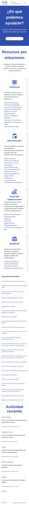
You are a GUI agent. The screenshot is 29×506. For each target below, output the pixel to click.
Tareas (3, 447)
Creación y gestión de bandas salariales (11, 466)
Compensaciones (10, 180)
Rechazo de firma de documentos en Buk (13, 327)
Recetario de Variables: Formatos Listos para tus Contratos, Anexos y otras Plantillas (14, 344)
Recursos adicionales (11, 126)
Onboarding (8, 165)
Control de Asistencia (11, 161)
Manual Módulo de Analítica (9, 375)
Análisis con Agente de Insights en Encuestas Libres (14, 286)
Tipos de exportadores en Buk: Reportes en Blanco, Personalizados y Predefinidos (14, 356)
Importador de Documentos (9, 317)
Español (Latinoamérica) (15, 2)
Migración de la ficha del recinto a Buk (12, 400)
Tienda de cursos (6, 432)
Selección (7, 219)
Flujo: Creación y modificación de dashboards (14, 370)
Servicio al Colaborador (12, 169)
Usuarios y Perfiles (10, 111)
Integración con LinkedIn (8, 306)
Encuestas (7, 221)
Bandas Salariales (7, 462)
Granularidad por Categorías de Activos (12, 395)
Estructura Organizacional (13, 107)
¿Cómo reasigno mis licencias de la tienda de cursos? (13, 436)
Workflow (7, 118)
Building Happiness (10, 225)
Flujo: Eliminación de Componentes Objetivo (14, 362)
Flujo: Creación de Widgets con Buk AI (12, 366)
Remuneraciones (10, 158)
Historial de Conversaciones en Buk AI (12, 302)
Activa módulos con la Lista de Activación (13, 281)
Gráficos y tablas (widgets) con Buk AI (12, 298)
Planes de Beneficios (11, 264)
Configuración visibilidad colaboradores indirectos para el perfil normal (12, 390)
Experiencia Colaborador (12, 109)
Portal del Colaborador (12, 105)
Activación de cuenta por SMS (10, 379)
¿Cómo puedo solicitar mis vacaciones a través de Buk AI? (12, 292)
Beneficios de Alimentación (13, 268)
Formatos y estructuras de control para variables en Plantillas (12, 350)
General (4, 477)
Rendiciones (8, 178)
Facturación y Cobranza (12, 120)
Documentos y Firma (11, 163)
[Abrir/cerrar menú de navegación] (25, 3)
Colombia (4, 502)
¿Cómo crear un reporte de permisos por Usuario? (13, 384)
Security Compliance (11, 116)
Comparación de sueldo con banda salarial (13, 481)
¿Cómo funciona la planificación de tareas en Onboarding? (13, 451)
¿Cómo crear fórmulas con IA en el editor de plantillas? (14, 332)
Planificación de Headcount (13, 182)
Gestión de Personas (11, 103)
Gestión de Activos (10, 171)
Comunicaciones (9, 216)
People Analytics (9, 113)
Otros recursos (6, 417)
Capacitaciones (9, 223)
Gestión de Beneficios (11, 261)
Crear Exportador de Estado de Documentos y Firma (14, 322)
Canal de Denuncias (11, 167)
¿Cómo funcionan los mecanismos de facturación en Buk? (14, 421)
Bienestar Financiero (11, 266)
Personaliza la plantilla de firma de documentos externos (11, 338)
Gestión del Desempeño (12, 214)
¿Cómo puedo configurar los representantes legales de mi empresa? (14, 311)
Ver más (3, 491)
